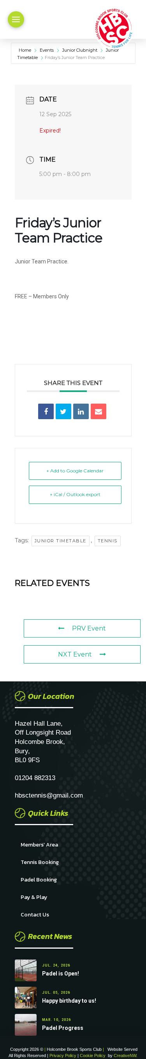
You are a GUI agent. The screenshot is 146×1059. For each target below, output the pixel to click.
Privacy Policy (63, 1055)
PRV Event (89, 628)
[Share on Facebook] (46, 411)
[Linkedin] (81, 411)
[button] (16, 19)
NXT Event (75, 654)
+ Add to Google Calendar (75, 471)
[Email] (98, 411)
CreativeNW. (125, 1055)
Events (47, 50)
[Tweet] (63, 411)
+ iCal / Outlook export (75, 494)
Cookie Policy (93, 1055)
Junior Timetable (60, 540)
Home (25, 50)
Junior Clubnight (79, 50)
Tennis (108, 540)
